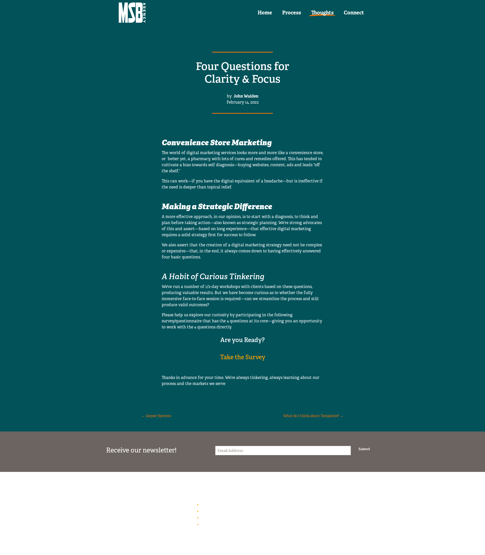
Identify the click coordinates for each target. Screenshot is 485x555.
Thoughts (322, 12)
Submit (364, 449)
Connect (354, 12)
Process (291, 12)
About (206, 511)
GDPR (205, 524)
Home (265, 12)
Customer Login (215, 504)
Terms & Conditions (218, 517)
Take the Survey (242, 357)
